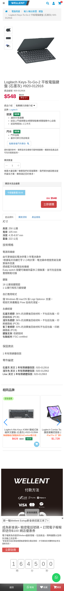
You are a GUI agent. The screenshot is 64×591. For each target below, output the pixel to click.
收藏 (45, 587)
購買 (59, 587)
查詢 (32, 587)
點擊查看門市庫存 (17, 143)
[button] (6, 422)
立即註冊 (10, 549)
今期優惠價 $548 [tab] (15, 192)
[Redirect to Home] (6, 11)
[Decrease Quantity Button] (6, 165)
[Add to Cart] (36, 444)
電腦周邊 (16, 11)
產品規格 (36, 217)
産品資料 (9, 217)
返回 (12, 587)
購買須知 (22, 217)
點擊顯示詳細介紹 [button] (24, 105)
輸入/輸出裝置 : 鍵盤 (33, 11)
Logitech (14, 109)
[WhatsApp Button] (56, 577)
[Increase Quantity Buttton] (18, 165)
